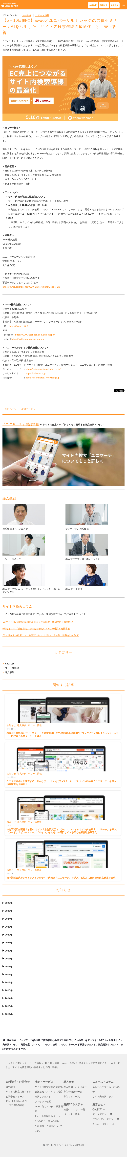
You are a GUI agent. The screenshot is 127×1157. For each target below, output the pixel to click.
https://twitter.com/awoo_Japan (27, 339)
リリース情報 (42, 15)
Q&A (37, 1131)
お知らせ (26, 15)
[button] (124, 5)
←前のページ (9, 409)
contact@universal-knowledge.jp (43, 377)
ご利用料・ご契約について (49, 1126)
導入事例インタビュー (75, 1087)
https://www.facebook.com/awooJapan (35, 334)
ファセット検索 (43, 1101)
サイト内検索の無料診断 (18, 1091)
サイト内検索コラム (17, 606)
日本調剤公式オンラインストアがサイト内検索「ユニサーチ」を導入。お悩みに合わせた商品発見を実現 (61, 877)
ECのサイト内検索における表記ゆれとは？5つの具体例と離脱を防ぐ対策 (40, 635)
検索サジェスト (43, 1096)
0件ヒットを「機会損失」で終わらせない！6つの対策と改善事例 (36, 628)
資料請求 (103, 5)
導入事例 (9, 498)
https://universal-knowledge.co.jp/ (43, 369)
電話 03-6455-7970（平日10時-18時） (16, 1103)
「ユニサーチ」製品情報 (20, 424)
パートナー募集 (72, 1114)
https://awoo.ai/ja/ (18, 326)
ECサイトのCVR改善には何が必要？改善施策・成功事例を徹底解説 (37, 621)
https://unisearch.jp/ (36, 373)
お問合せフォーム (15, 1096)
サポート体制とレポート (47, 1116)
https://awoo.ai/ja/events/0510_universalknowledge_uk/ (31, 286)
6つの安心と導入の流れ (47, 1121)
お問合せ (114, 5)
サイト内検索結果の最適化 (49, 1087)
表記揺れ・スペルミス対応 (49, 1091)
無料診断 (93, 5)
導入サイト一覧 (72, 1096)
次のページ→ (28, 409)
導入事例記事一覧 (73, 1091)
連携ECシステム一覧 (74, 1109)
